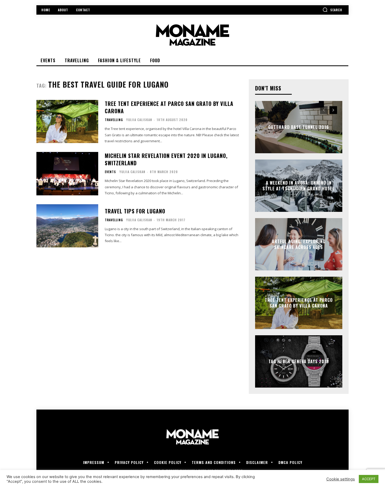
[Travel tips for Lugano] (67, 225)
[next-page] (333, 110)
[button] (332, 9)
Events (110, 171)
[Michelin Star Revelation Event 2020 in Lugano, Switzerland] (67, 173)
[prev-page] (324, 110)
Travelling (114, 119)
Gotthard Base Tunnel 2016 (298, 127)
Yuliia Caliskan (139, 119)
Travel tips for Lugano (135, 211)
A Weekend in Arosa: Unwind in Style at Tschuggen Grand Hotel (298, 186)
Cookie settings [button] (340, 479)
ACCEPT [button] (368, 479)
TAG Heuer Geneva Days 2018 (298, 361)
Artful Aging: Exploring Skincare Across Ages (298, 244)
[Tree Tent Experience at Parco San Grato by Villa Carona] (67, 121)
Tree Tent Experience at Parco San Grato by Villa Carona (169, 107)
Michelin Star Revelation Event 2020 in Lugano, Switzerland (166, 159)
